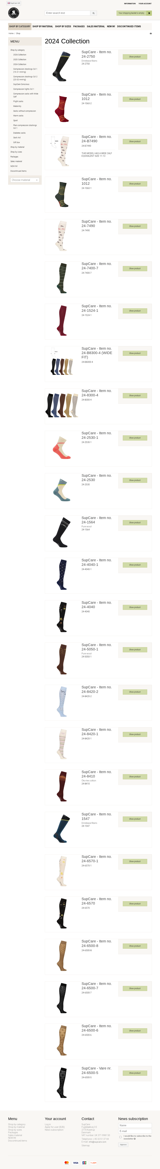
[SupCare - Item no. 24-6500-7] (61, 998)
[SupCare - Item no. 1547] (61, 828)
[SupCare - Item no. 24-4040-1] (61, 574)
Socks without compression (24, 111)
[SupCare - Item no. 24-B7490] (61, 151)
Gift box (16, 142)
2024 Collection (19, 64)
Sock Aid (16, 138)
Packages (14, 157)
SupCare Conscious (21, 84)
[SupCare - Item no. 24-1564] (61, 532)
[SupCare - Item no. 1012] (61, 108)
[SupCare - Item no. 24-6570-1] (61, 871)
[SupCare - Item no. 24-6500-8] (61, 955)
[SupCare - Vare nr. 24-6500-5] (61, 1082)
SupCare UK (15, 3)
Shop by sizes (16, 152)
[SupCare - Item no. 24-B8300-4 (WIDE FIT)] (61, 363)
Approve (123, 1145)
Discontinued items (18, 171)
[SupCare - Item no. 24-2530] (61, 490)
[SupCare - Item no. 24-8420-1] (61, 744)
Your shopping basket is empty (131, 13)
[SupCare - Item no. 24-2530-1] (61, 447)
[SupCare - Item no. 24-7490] (61, 236)
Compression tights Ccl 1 (23, 89)
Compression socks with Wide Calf (25, 95)
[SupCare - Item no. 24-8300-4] (61, 405)
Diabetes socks (19, 133)
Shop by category (17, 50)
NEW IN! (14, 166)
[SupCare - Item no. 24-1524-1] (61, 320)
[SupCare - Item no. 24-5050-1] (61, 659)
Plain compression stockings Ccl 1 (25, 126)
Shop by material (17, 147)
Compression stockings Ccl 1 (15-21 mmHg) (25, 70)
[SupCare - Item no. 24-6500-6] (61, 1040)
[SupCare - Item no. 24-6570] (61, 913)
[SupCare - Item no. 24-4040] (61, 617)
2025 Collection (19, 59)
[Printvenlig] (151, 33)
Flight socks (18, 101)
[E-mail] (135, 1131)
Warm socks (18, 116)
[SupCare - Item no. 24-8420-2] (61, 701)
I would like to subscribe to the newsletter (137, 1137)
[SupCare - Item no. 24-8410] (61, 786)
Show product (135, 57)
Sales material (16, 161)
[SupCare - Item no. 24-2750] (61, 66)
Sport (15, 120)
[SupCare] (25, 13)
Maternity (17, 106)
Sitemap (86, 1145)
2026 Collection (19, 55)
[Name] (135, 1125)
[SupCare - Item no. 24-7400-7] (61, 278)
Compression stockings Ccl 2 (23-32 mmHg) (25, 78)
